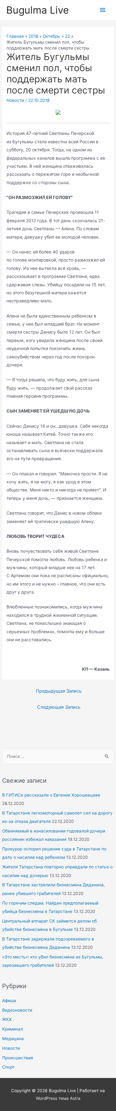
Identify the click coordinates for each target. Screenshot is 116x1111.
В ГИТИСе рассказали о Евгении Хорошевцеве (51, 795)
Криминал (12, 1029)
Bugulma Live (37, 10)
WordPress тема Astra (58, 1098)
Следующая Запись (58, 707)
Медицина (13, 1038)
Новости (11, 1048)
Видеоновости (17, 1010)
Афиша (9, 1000)
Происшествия (17, 1057)
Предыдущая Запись (59, 691)
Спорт (8, 1067)
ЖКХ (7, 1019)
